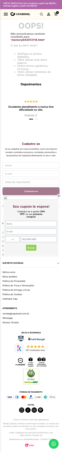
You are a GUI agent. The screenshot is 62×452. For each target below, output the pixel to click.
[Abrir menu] (5, 14)
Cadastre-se (31, 191)
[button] (41, 14)
